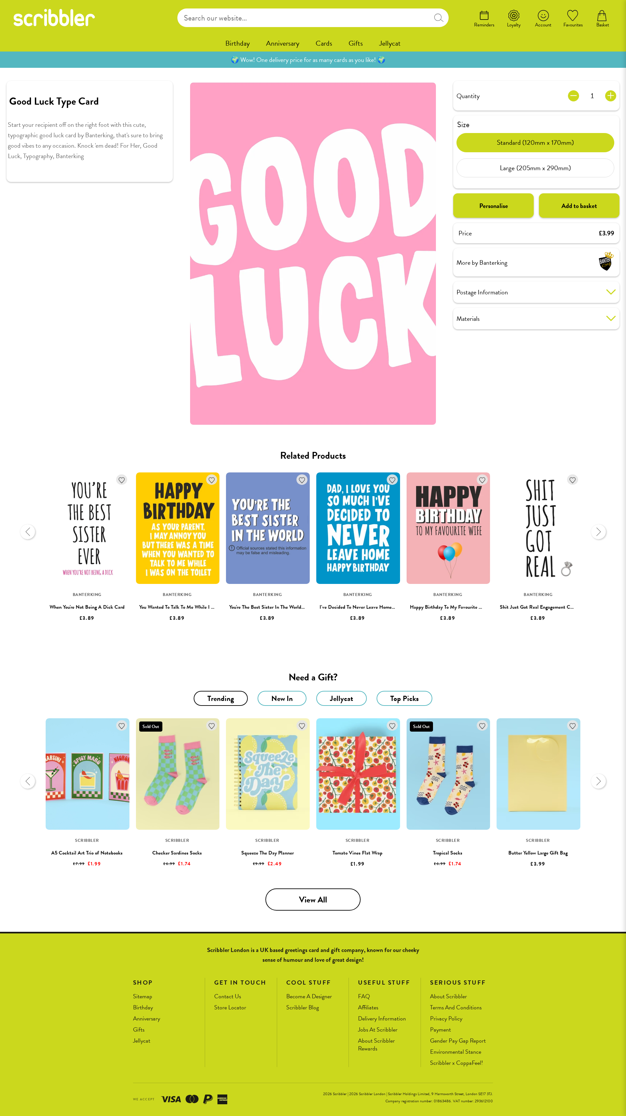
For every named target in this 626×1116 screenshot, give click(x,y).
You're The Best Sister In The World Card (271, 607)
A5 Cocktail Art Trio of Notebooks (87, 853)
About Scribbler (448, 996)
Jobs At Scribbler (377, 1030)
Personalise (493, 205)
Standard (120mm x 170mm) (535, 142)
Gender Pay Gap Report (458, 1041)
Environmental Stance (455, 1052)
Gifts (356, 43)
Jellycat (390, 43)
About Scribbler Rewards (376, 1045)
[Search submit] (439, 17)
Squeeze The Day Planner (267, 853)
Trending (220, 698)
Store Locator (230, 1008)
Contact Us (227, 996)
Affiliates (368, 1008)
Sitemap (142, 996)
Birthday (237, 43)
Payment (440, 1030)
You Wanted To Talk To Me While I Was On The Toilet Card (200, 607)
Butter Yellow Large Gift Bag (538, 853)
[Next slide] (598, 531)
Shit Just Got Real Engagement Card (538, 607)
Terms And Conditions (456, 1008)
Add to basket (579, 205)
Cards (324, 43)
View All (313, 899)
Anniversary (282, 43)
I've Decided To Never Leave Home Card (361, 607)
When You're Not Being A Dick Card (87, 607)
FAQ (364, 996)
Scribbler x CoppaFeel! (456, 1063)
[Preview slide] (27, 531)
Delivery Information (382, 1019)
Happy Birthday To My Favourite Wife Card (455, 607)
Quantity (468, 95)
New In (282, 698)
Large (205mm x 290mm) (535, 167)
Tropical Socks (447, 853)
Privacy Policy (446, 1019)
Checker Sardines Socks (177, 853)
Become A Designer (309, 996)
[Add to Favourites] (121, 479)
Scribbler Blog (302, 1008)
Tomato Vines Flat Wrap (357, 853)
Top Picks (404, 698)
